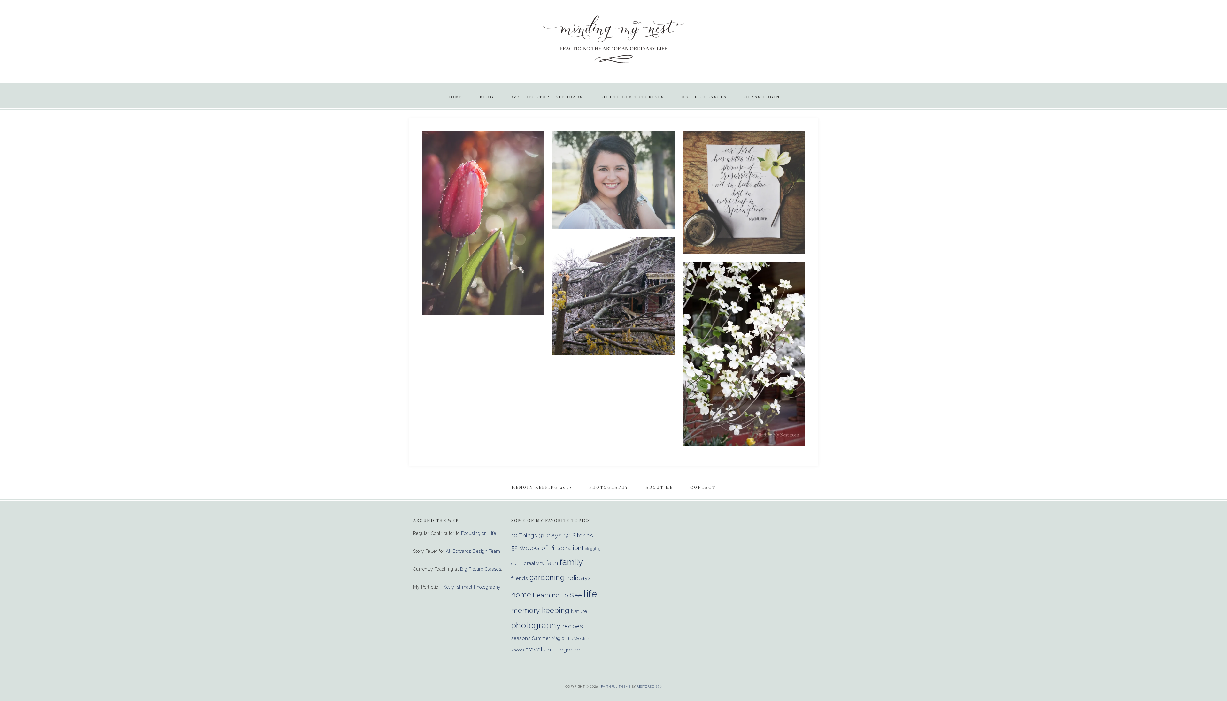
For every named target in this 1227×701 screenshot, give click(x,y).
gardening (547, 577)
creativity (534, 563)
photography (536, 625)
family (571, 562)
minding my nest (613, 38)
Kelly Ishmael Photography (472, 587)
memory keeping (540, 610)
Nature (579, 611)
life (590, 593)
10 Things (524, 535)
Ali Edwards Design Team (473, 551)
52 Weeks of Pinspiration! (547, 547)
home (521, 595)
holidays (578, 578)
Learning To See (557, 595)
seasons (521, 638)
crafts (517, 563)
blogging (593, 549)
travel (534, 649)
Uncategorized (564, 649)
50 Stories (578, 535)
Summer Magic (548, 638)
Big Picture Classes (480, 569)
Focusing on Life (478, 533)
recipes (572, 626)
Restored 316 (649, 686)
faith (552, 563)
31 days (550, 535)
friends (519, 578)
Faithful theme (615, 686)
